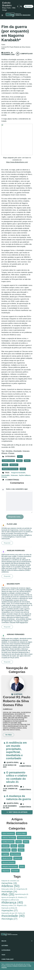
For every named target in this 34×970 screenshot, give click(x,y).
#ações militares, (25, 475)
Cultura (19, 460)
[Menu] (2, 15)
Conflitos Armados (8, 460)
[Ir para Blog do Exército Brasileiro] (18, 15)
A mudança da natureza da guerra (18, 798)
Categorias (6, 950)
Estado (23, 469)
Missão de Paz (7, 858)
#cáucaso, (14, 475)
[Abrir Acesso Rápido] (17, 6)
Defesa (5, 464)
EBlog (4, 941)
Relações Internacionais (10, 469)
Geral (20, 456)
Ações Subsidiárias (8, 833)
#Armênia (9, 451)
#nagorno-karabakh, (18, 472)
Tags (3, 954)
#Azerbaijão (17, 451)
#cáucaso (26, 451)
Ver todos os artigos (18, 812)
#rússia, (4, 477)
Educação (5, 846)
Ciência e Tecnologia (9, 837)
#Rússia (4, 453)
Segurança (6, 870)
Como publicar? (8, 959)
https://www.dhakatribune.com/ (17, 162)
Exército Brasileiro (7, 4)
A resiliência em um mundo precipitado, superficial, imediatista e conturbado (16, 750)
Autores (5, 945)
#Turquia (11, 453)
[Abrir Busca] (21, 6)
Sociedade (15, 870)
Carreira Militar (21, 833)
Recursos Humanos (8, 862)
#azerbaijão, (5, 475)
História (27, 460)
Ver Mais (8, 735)
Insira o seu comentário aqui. (17, 489)
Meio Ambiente (15, 854)
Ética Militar (6, 850)
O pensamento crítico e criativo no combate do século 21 (16, 777)
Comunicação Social (24, 837)
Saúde (22, 866)
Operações (14, 464)
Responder (7, 543)
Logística (5, 854)
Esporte (14, 846)
